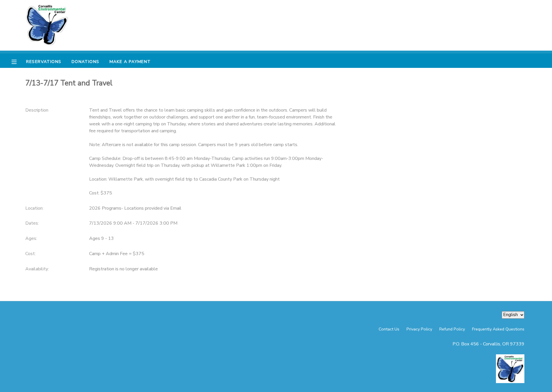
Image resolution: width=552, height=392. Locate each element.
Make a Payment (130, 61)
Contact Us (389, 329)
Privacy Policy (419, 329)
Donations (85, 61)
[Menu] (18, 61)
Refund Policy (452, 329)
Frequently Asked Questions (498, 329)
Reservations (43, 61)
